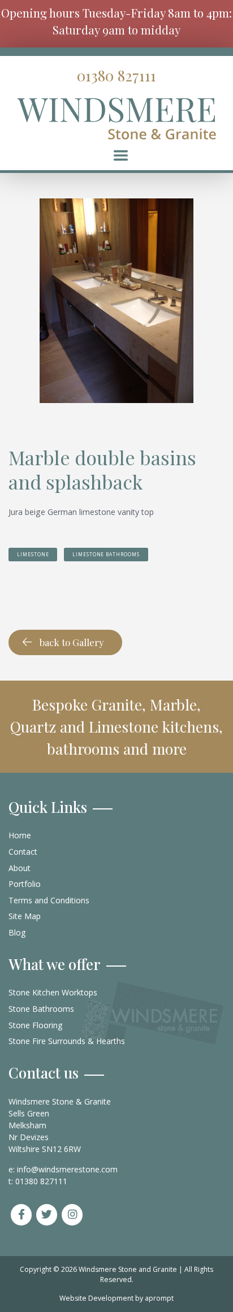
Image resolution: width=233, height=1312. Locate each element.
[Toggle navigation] (121, 155)
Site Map (24, 916)
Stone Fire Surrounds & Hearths (66, 1041)
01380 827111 (116, 75)
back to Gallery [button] (72, 642)
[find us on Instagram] (72, 1215)
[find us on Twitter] (47, 1215)
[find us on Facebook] (21, 1215)
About (19, 868)
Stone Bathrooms (41, 1008)
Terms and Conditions (48, 900)
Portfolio (24, 883)
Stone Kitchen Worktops (52, 992)
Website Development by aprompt (116, 1298)
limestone (33, 554)
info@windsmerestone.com (67, 1169)
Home (19, 835)
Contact (22, 851)
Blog (17, 932)
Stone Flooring (35, 1025)
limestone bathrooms (106, 554)
